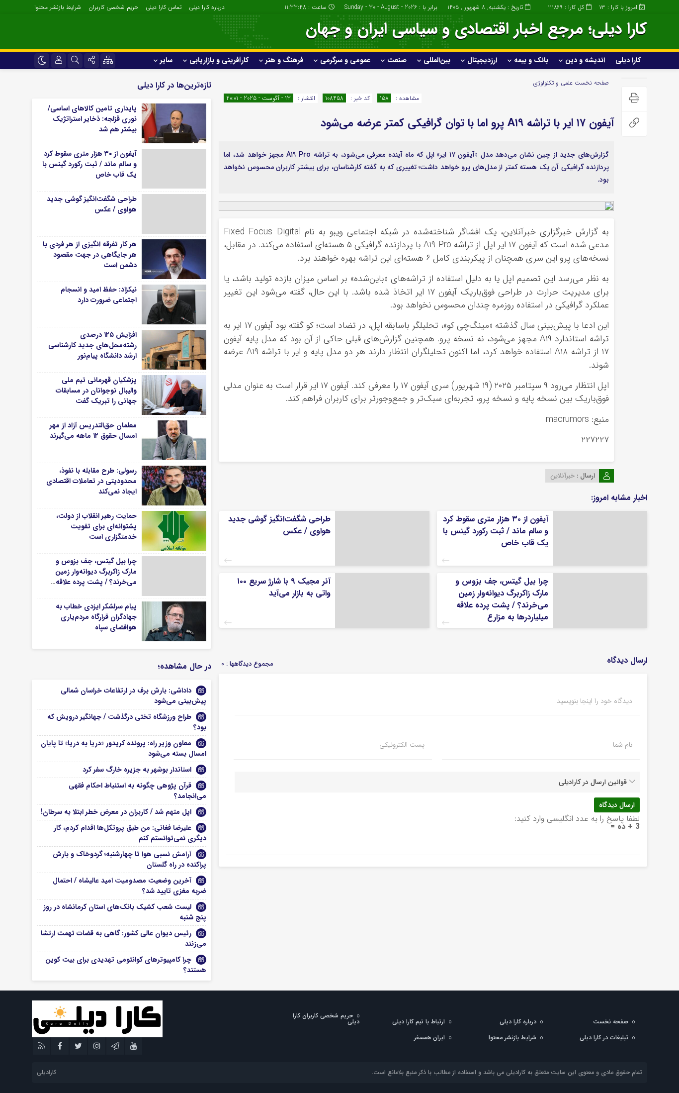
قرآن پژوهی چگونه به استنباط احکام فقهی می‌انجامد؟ (137, 790)
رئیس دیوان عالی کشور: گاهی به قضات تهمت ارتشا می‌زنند (123, 938)
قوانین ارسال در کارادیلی (593, 782)
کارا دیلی (628, 60)
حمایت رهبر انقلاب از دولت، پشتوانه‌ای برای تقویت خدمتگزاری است (96, 526)
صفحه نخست (591, 83)
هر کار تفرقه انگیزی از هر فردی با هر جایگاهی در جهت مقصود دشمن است (90, 255)
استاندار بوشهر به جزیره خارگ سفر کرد (137, 769)
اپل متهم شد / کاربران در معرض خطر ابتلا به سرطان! (116, 811)
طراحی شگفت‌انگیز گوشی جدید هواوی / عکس (279, 525)
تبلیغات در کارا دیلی (604, 1037)
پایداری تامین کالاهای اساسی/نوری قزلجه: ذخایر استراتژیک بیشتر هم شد (92, 119)
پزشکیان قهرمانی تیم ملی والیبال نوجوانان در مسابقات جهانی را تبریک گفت (96, 390)
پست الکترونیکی (401, 744)
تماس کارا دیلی (163, 7)
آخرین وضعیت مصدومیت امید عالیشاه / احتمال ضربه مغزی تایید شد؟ (129, 885)
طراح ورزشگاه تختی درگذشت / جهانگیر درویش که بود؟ (126, 722)
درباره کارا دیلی (207, 7)
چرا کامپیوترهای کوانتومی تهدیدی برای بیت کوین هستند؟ (125, 965)
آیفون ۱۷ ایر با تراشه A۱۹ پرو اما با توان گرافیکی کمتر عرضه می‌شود (467, 122)
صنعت (397, 60)
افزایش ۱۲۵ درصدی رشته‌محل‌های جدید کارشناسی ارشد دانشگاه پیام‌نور (92, 345)
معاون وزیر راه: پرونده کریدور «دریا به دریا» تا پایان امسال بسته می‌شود (123, 748)
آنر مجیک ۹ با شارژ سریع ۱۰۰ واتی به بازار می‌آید (284, 587)
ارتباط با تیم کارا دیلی (418, 1021)
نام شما (622, 744)
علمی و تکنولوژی (553, 83)
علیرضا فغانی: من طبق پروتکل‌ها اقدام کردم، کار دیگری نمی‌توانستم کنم (130, 833)
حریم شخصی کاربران (113, 7)
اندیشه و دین (585, 60)
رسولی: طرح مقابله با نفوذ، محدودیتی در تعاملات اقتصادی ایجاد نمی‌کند (91, 481)
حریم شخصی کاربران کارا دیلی (326, 1018)
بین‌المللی (437, 60)
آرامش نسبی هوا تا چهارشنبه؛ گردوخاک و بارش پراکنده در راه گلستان (129, 859)
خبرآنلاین (562, 476)
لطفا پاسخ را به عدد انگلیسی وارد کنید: (577, 818)
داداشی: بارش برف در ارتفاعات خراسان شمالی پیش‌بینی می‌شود (133, 695)
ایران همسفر (429, 1037)
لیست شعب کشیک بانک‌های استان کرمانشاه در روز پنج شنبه (124, 912)
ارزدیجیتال (482, 60)
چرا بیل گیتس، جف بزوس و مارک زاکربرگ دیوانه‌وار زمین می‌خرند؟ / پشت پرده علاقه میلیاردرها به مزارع (501, 599)
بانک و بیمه (531, 60)
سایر (166, 60)
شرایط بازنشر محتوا (57, 7)
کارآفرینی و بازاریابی (219, 60)
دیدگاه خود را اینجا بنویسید (594, 700)
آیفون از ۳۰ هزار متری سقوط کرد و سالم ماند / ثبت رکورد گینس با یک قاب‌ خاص (495, 531)
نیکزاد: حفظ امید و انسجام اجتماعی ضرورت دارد (99, 294)
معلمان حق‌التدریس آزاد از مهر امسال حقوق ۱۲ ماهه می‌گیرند (93, 430)
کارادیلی (46, 1072)
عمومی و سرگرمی (345, 60)
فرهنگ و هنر (284, 60)
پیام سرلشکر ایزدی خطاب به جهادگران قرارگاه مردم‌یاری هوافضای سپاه (96, 617)
